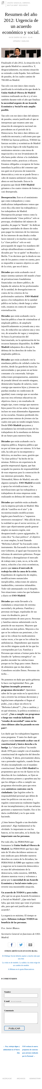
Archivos (21, 1078)
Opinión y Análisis (21, 41)
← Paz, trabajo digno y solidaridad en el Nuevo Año (11, 1050)
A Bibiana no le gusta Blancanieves (21, 969)
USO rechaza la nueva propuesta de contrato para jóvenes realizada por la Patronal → (30, 1051)
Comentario (9, 1011)
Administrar (35, 1078)
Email (30, 945)
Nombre (7, 992)
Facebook (11, 945)
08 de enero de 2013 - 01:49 (20, 37)
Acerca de (7, 1078)
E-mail (13, 1001)
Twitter (21, 945)
